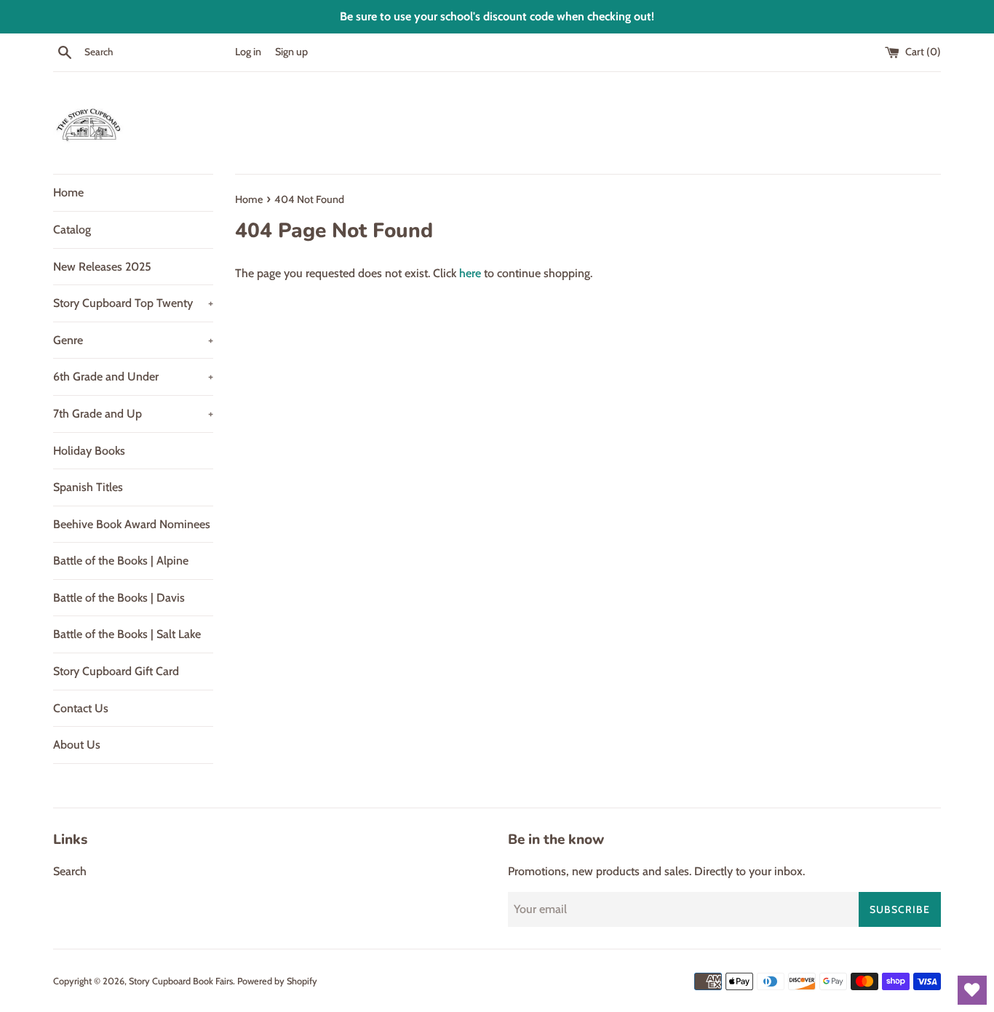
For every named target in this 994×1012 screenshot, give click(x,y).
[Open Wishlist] (972, 990)
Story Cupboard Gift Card (116, 671)
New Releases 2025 (102, 267)
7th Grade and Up (133, 414)
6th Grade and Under (133, 376)
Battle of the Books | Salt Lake (127, 634)
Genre (133, 340)
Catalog (72, 229)
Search (70, 871)
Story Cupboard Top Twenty (133, 303)
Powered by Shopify (277, 981)
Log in (248, 51)
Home (68, 192)
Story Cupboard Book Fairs (181, 981)
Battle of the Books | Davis (119, 598)
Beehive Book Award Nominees (131, 524)
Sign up (291, 51)
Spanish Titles (88, 487)
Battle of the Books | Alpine (120, 560)
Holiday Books (89, 451)
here (470, 273)
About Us (76, 745)
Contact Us (80, 708)
